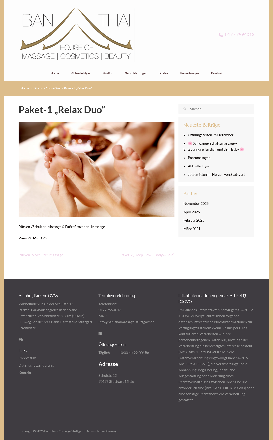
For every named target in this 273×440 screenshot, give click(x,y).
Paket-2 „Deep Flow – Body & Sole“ (147, 255)
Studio (107, 73)
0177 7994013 (239, 34)
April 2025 (191, 212)
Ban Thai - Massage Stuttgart (64, 431)
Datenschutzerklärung (36, 365)
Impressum (27, 358)
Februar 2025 (193, 220)
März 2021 (191, 228)
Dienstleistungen (135, 73)
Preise (163, 73)
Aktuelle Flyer (80, 73)
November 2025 (196, 203)
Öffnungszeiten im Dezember (210, 135)
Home (55, 73)
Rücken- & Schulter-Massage (41, 255)
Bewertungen (189, 73)
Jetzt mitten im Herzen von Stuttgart (216, 174)
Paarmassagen (199, 157)
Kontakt (216, 73)
